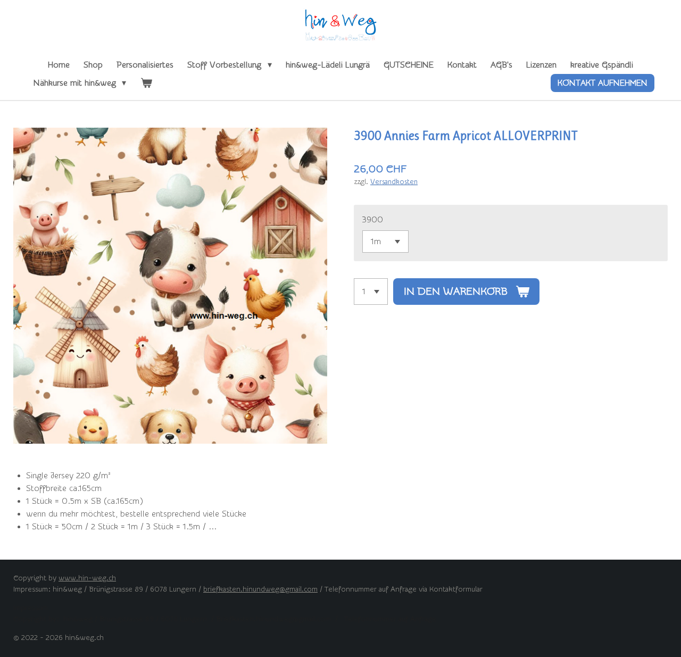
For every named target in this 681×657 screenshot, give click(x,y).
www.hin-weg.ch (87, 578)
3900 (372, 219)
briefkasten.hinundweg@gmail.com (260, 589)
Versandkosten (394, 182)
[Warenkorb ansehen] (146, 83)
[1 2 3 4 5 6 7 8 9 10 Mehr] (371, 291)
